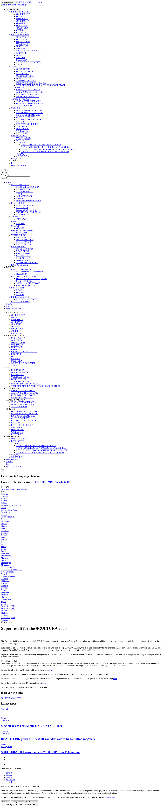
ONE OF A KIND (23, 138)
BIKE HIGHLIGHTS (20, 35)
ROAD (19, 290)
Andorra (4, 494)
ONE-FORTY (22, 44)
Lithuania (5, 553)
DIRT (18, 55)
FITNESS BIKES (23, 258)
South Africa (6, 599)
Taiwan (4, 611)
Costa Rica (5, 512)
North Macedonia (8, 576)
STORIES (20, 142)
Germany (5, 530)
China (3, 508)
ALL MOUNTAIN (24, 196)
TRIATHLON (17, 217)
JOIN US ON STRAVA (26, 80)
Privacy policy (111, 797)
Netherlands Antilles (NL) (11, 569)
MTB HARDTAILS (24, 189)
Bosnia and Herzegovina (11, 505)
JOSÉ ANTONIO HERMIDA (28, 101)
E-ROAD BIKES (18, 288)
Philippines (5, 581)
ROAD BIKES (17, 203)
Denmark (5, 519)
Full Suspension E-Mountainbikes (30, 272)
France (3, 528)
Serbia (3, 590)
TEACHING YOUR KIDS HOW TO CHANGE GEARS (45, 151)
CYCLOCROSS (23, 253)
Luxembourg (6, 556)
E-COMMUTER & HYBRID (23, 276)
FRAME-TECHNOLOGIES (28, 94)
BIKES (9, 182)
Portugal (4, 585)
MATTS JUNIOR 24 (24, 237)
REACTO (20, 58)
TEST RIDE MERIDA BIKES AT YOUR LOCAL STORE (40, 85)
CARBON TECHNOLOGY (28, 90)
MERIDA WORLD (19, 135)
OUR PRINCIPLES (24, 71)
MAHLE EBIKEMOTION (27, 96)
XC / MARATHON (24, 191)
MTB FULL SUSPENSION (27, 187)
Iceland (4, 535)
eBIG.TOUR (21, 25)
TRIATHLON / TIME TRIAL (28, 212)
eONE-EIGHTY (23, 14)
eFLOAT (20, 16)
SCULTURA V (22, 156)
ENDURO (20, 198)
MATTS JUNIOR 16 (24, 242)
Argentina (5, 496)
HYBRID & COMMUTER (22, 230)
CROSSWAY (22, 233)
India (3, 537)
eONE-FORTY (22, 21)
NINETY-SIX (22, 46)
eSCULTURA (22, 28)
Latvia (3, 551)
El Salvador (5, 521)
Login (13, 163)
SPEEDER (20, 224)
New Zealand (6, 574)
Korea (3, 549)
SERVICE (15, 108)
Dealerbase (10, 780)
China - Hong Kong (9, 510)
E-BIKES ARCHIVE (20, 297)
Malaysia (4, 558)
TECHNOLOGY (18, 87)
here (51, 670)
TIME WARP (22, 219)
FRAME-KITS (22, 214)
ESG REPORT (22, 74)
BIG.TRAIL (21, 53)
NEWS (9, 304)
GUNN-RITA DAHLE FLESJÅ (29, 103)
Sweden (4, 604)
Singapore (5, 592)
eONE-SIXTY (22, 19)
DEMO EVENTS (23, 78)
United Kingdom (8, 618)
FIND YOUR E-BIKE (20, 301)
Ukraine (4, 615)
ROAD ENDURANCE (26, 210)
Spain (3, 602)
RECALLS (21, 122)
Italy (3, 544)
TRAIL (19, 194)
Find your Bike (17, 158)
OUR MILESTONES (25, 76)
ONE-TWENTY (23, 37)
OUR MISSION (23, 69)
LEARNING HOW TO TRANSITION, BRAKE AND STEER (47, 149)
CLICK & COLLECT (25, 117)
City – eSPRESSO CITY (26, 285)
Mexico (4, 560)
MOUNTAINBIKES (24, 249)
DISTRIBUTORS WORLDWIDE (30, 110)
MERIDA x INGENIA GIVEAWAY (31, 83)
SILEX (19, 64)
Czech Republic (7, 517)
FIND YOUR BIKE (19, 265)
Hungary (4, 533)
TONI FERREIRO (24, 106)
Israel (3, 542)
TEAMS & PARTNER (20, 99)
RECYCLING (22, 133)
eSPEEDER (21, 32)
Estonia (4, 524)
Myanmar (5, 565)
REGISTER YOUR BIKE (27, 124)
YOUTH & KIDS (18, 235)
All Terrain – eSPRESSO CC (28, 283)
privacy (9, 777)
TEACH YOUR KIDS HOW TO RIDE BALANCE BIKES (46, 147)
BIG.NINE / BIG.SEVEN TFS (29, 51)
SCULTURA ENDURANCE (28, 62)
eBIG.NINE (21, 23)
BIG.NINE (20, 48)
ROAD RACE (22, 207)
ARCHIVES (21, 126)
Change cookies (18, 802)
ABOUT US (16, 67)
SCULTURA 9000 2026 (11, 698)
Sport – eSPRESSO (24, 281)
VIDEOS (20, 154)
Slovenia (4, 597)
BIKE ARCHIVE (18, 246)
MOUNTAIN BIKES (20, 185)
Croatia (4, 514)
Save (35, 805)
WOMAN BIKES (23, 260)
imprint (9, 775)
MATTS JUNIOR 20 (24, 240)
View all (4, 709)
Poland (4, 583)
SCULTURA (21, 60)
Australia (9, 462)
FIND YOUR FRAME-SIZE (28, 115)
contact (9, 773)
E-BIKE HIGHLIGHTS (21, 12)
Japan (3, 547)
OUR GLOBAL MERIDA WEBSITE (50, 482)
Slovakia (4, 595)
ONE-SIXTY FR (23, 41)
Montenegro (6, 563)
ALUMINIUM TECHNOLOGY (29, 92)
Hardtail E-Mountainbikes (26, 274)
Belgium (4, 503)
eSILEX (19, 30)
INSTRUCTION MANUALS (28, 119)
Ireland (4, 540)
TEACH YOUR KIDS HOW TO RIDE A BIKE (41, 145)
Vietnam (4, 620)
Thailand (4, 613)
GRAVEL (15, 226)
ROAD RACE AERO (25, 205)
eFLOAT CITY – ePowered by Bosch (31, 279)
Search (4, 173)
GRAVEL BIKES (23, 256)
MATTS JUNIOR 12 (24, 244)
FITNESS (15, 221)
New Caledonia (7, 572)
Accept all (5, 802)
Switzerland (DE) (8, 606)
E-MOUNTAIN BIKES (21, 269)
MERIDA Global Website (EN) (13, 489)
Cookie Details (31, 802)
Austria (4, 501)
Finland (4, 526)
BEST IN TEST (23, 140)
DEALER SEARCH (19, 165)
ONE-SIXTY (21, 39)
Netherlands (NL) (8, 567)
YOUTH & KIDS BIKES (27, 262)
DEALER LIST (22, 129)
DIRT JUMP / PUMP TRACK (28, 201)
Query (3, 170)
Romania (4, 588)
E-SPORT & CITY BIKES (27, 299)
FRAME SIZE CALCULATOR (29, 113)
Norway (4, 579)
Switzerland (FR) (8, 608)
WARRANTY (22, 131)
